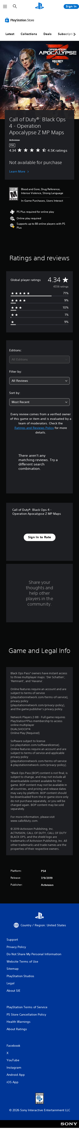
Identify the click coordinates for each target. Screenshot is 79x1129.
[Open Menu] (5, 6)
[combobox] (39, 359)
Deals (47, 34)
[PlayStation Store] (20, 20)
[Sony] (69, 1127)
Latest (9, 34)
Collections (29, 34)
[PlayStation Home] (39, 6)
